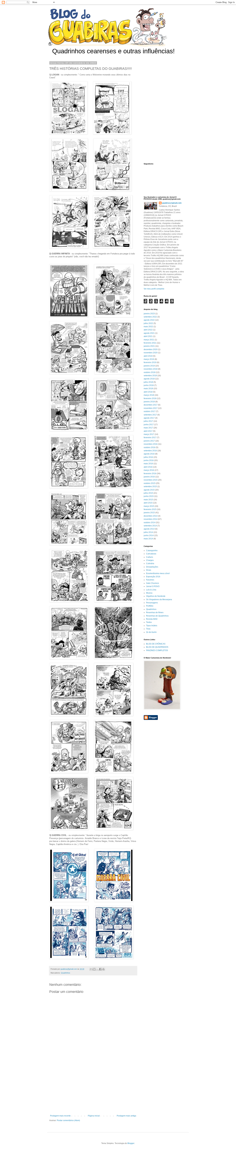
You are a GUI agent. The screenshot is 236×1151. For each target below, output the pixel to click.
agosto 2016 (149, 454)
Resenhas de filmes (154, 612)
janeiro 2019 (149, 366)
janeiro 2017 (149, 441)
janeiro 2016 (149, 477)
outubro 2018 (149, 372)
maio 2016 (148, 463)
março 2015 (149, 506)
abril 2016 (148, 467)
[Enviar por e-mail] (91, 969)
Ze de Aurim (151, 632)
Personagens (152, 603)
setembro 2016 (150, 451)
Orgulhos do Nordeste (155, 596)
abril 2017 (148, 431)
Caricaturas (151, 554)
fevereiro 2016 (150, 473)
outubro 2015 (149, 483)
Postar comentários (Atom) (68, 1120)
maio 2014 (148, 539)
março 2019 (149, 359)
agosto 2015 (149, 490)
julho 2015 (148, 493)
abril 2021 (148, 336)
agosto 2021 (149, 333)
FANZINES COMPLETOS (157, 650)
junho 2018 (149, 385)
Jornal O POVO (152, 586)
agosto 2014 (149, 529)
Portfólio (149, 606)
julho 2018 (148, 382)
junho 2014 (149, 535)
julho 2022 (148, 323)
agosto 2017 (149, 418)
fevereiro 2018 (150, 398)
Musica (149, 593)
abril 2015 (148, 503)
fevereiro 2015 (150, 509)
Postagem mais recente (60, 1116)
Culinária (150, 563)
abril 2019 (148, 356)
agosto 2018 (149, 379)
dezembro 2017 (150, 405)
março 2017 (149, 434)
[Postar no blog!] (94, 969)
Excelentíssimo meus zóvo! (158, 573)
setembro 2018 (150, 375)
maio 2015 (148, 499)
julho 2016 (148, 457)
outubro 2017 (149, 411)
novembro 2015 (150, 480)
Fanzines (150, 580)
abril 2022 (148, 330)
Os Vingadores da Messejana (159, 599)
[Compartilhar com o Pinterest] (103, 969)
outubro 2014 (149, 522)
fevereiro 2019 (150, 362)
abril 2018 (148, 392)
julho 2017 (148, 421)
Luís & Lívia (151, 590)
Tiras (148, 629)
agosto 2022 (149, 320)
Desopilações (152, 567)
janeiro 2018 (149, 402)
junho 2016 (149, 460)
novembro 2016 (150, 444)
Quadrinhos (65, 973)
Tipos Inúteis (151, 625)
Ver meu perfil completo (154, 289)
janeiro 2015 (149, 512)
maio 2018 (148, 388)
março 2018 (149, 395)
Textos (149, 622)
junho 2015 (149, 496)
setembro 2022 (150, 317)
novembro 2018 (150, 369)
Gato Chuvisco (152, 583)
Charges (150, 560)
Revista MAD (151, 619)
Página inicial (94, 1116)
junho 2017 (149, 424)
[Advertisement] (93, 1088)
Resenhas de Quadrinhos (157, 616)
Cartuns (149, 557)
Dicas (148, 570)
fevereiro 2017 (150, 437)
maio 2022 (148, 326)
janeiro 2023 (149, 313)
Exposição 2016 (153, 577)
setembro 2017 (150, 415)
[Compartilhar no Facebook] (100, 969)
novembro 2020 (150, 353)
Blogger (130, 1143)
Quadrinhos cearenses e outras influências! (113, 51)
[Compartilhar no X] (97, 969)
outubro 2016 (149, 447)
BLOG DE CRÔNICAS (155, 644)
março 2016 (149, 470)
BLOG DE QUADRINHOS (157, 647)
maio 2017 (148, 428)
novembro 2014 (150, 519)
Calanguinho (151, 550)
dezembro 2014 (150, 516)
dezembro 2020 (150, 349)
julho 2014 (148, 532)
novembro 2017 (150, 408)
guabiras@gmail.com (172, 203)
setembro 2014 (150, 526)
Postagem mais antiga (126, 1116)
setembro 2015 (150, 486)
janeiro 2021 (149, 346)
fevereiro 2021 (150, 343)
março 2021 (149, 340)
